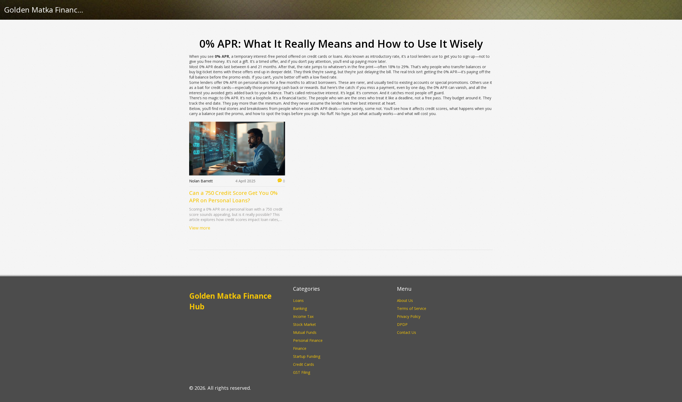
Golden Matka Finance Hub (44, 9)
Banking (300, 308)
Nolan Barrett (201, 180)
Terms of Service (411, 308)
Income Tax (303, 316)
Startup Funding (306, 356)
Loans (298, 300)
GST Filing (301, 372)
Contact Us (406, 332)
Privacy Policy (408, 316)
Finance (299, 348)
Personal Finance (308, 340)
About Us (405, 300)
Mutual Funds (304, 332)
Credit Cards (303, 364)
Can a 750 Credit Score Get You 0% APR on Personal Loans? (233, 196)
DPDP (402, 324)
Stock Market (304, 324)
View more (199, 228)
